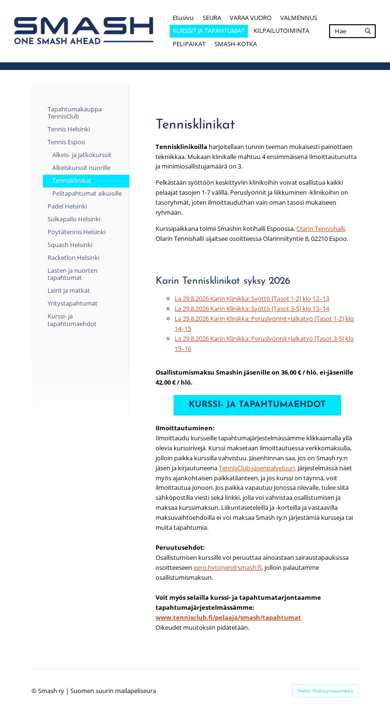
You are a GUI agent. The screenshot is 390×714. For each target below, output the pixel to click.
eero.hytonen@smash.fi (228, 567)
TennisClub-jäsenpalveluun (257, 468)
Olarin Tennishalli (320, 228)
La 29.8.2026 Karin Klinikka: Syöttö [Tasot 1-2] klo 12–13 (252, 298)
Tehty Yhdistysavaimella (325, 690)
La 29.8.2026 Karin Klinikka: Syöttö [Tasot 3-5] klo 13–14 (252, 308)
